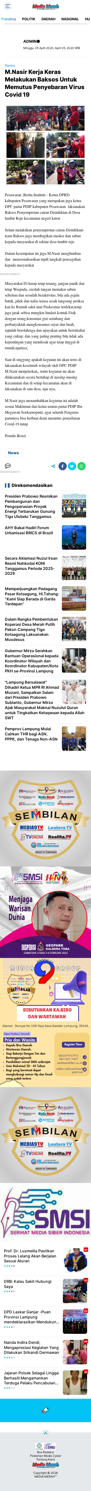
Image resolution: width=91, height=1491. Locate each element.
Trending (8, 19)
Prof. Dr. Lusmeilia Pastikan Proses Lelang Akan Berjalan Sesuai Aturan (30, 1256)
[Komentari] (8, 466)
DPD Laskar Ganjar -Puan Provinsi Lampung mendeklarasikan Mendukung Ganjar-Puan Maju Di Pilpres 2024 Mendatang (31, 1317)
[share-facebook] (62, 466)
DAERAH (48, 19)
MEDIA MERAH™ (45, 1476)
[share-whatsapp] (81, 466)
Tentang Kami (45, 1459)
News (10, 65)
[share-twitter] (72, 466)
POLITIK (28, 19)
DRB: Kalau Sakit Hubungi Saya (27, 1284)
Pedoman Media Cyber (45, 1456)
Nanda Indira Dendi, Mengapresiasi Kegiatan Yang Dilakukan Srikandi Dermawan (31, 1347)
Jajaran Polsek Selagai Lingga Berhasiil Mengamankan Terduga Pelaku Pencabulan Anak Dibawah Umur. (31, 1378)
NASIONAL (70, 19)
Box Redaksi (45, 1452)
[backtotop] (45, 1434)
